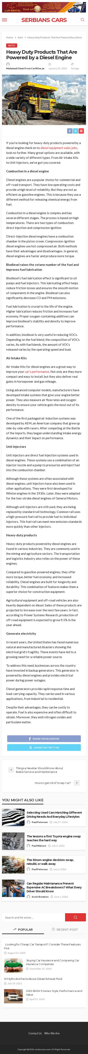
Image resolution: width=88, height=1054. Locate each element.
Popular (25, 929)
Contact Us (35, 1033)
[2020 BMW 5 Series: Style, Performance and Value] (13, 996)
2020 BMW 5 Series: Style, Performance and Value (54, 992)
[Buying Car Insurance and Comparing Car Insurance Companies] (13, 965)
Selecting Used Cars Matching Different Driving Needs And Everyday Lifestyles (54, 814)
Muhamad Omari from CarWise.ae (25, 68)
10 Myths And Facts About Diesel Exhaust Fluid (33, 978)
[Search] (82, 20)
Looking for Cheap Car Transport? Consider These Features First (42, 946)
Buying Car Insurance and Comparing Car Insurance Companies (52, 962)
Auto (11, 45)
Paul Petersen (40, 822)
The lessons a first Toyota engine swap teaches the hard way (54, 838)
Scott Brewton (40, 896)
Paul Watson (39, 845)
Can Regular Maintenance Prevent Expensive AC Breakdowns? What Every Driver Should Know (54, 887)
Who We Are (52, 1033)
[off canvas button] (4, 20)
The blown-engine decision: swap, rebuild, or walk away (50, 861)
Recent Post (67, 929)
